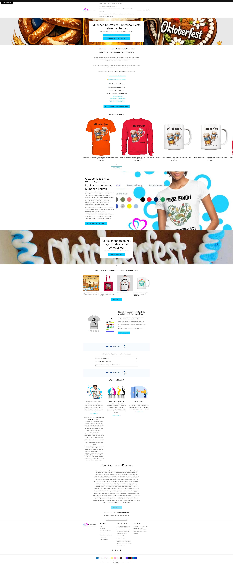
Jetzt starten (124, 332)
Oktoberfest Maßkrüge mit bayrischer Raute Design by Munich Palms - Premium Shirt (101, 158)
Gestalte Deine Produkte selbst (96, 223)
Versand (119, 562)
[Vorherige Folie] (113, 265)
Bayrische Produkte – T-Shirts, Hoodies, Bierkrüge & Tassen (90, 293)
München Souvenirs (118, 96)
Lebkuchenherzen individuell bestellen (116, 106)
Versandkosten (103, 537)
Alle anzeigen (116, 167)
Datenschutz (102, 532)
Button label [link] (116, 507)
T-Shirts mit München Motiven (117, 100)
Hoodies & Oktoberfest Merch (117, 101)
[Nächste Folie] (119, 265)
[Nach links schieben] (113, 164)
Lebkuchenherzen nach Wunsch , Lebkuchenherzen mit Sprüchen (124, 541)
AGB (101, 526)
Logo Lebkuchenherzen (116, 254)
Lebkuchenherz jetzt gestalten (116, 38)
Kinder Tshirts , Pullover (122, 533)
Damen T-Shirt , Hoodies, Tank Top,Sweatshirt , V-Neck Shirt (123, 530)
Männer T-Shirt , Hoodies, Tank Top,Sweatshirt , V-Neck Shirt (123, 527)
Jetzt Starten (138, 411)
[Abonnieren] (126, 519)
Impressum (102, 528)
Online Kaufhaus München (118, 560)
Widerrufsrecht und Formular (106, 534)
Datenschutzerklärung (110, 562)
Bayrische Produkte (121, 537)
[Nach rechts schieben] (119, 164)
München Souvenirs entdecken (116, 35)
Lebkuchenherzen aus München (117, 98)
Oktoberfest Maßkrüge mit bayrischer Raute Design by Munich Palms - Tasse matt (210, 158)
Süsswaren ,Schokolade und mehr (124, 543)
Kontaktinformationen (130, 562)
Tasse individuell (120, 535)
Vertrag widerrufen (104, 539)
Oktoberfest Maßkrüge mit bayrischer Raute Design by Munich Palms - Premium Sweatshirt (137, 158)
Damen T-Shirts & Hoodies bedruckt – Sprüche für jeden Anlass (107, 294)
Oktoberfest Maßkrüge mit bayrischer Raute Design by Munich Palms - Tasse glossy (174, 158)
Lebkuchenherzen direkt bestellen (117, 75)
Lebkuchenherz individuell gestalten (117, 79)
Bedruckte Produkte (122, 293)
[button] (101, 11)
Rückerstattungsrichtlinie (105, 530)
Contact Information (121, 545)
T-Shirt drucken (115, 415)
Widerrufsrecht (102, 562)
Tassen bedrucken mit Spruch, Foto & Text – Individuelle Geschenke (141, 294)
